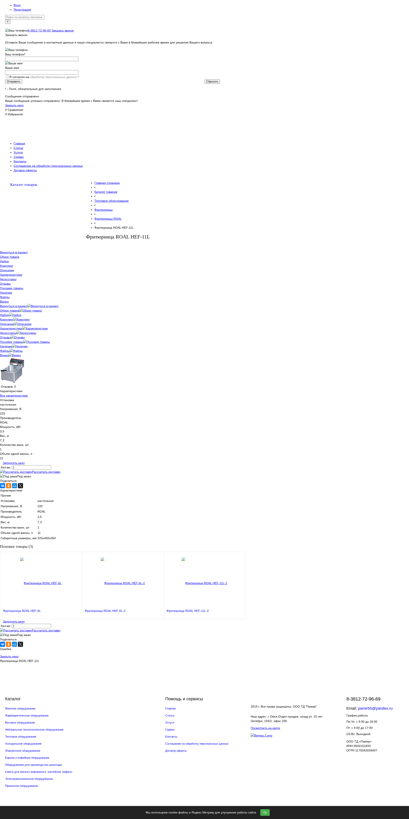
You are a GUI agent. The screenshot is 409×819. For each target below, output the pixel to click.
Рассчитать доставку (46, 472)
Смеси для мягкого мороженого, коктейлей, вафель (38, 771)
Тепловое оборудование (20, 736)
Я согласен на (44, 77)
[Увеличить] (12, 382)
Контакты (20, 161)
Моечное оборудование (20, 708)
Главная (19, 143)
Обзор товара (9, 310)
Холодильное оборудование (23, 743)
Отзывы (5, 337)
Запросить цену (14, 463)
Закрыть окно (14, 105)
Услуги (18, 152)
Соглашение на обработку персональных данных (48, 166)
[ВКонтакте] (2, 485)
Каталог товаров (23, 184)
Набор (4, 315)
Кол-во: (6, 467)
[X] (20, 485)
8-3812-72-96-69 (39, 30)
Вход (17, 5)
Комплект (6, 319)
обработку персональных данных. (54, 77)
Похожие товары (11, 342)
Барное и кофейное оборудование (27, 757)
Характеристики (11, 328)
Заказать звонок (63, 30)
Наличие (6, 346)
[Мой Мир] (14, 485)
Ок (265, 812)
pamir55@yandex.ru (375, 708)
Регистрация (22, 9)
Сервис (19, 157)
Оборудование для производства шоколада (33, 764)
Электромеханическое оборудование (29, 778)
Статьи (18, 148)
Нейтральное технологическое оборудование (34, 729)
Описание (7, 324)
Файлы (5, 350)
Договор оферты (25, 170)
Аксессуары (8, 333)
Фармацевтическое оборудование (27, 715)
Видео (4, 355)
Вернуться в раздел (13, 306)
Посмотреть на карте (265, 728)
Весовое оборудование (20, 722)
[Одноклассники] (8, 485)
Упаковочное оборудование (22, 750)
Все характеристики (14, 395)
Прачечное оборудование (21, 785)
